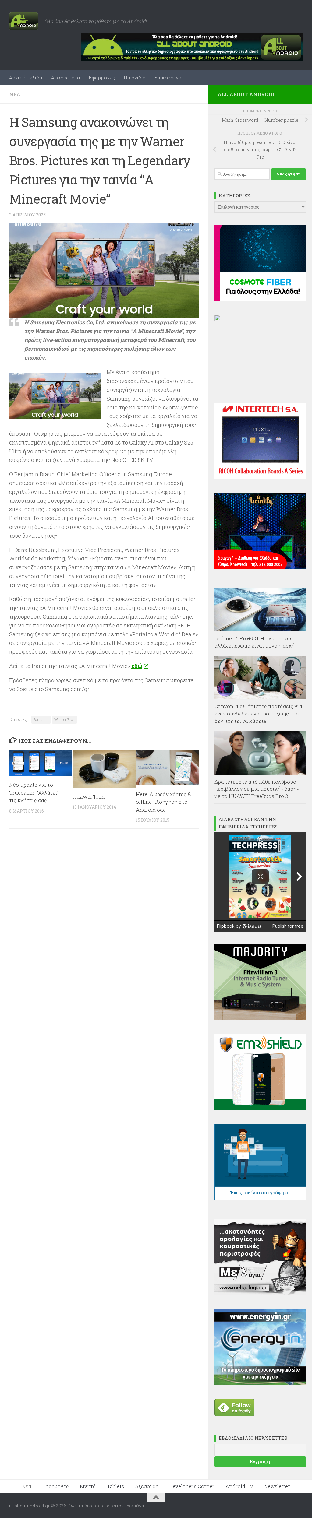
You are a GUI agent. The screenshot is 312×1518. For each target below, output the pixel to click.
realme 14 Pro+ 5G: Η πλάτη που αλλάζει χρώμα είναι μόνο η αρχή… (256, 642)
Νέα (14, 94)
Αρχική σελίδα (25, 77)
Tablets (115, 1486)
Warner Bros (64, 719)
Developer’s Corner (191, 1486)
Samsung (41, 719)
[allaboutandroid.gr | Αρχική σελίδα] (23, 21)
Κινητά (88, 1486)
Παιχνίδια (135, 77)
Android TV (239, 1486)
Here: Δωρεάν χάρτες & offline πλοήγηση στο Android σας (163, 802)
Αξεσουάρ (146, 1486)
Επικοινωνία (168, 77)
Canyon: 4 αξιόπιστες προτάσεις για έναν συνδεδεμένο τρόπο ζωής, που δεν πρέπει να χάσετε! (258, 713)
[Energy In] (260, 1383)
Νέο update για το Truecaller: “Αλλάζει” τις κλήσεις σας (34, 792)
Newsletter (277, 1486)
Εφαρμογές (102, 77)
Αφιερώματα (65, 77)
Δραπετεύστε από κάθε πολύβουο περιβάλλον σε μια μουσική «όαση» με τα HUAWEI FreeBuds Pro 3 (256, 788)
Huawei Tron (89, 796)
